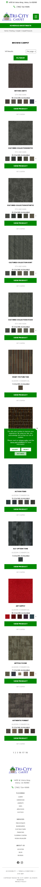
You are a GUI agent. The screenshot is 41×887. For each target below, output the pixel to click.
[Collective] (19, 159)
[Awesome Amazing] (26, 674)
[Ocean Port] (14, 502)
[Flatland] (32, 101)
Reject (26, 449)
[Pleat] (26, 273)
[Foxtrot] (20, 533)
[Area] (20, 76)
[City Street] (33, 502)
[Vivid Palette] (32, 674)
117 (23, 753)
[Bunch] (13, 273)
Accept (15, 449)
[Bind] (20, 247)
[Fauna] (26, 101)
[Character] (13, 159)
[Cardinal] (20, 591)
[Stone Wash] (32, 617)
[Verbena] (26, 617)
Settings (20, 454)
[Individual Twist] (20, 731)
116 (20, 753)
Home (6, 31)
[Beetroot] (19, 617)
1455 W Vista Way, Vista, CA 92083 (23, 2)
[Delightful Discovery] (20, 648)
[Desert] (13, 101)
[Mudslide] (20, 362)
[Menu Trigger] (36, 17)
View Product (21, 108)
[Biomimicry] (20, 133)
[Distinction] (32, 159)
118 (27, 753)
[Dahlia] (13, 617)
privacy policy (23, 440)
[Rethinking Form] (26, 731)
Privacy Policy (20, 882)
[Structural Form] (33, 731)
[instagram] (22, 862)
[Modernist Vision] (19, 674)
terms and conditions (17, 442)
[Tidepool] (20, 476)
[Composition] (26, 159)
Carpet (18, 31)
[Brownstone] (20, 502)
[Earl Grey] (26, 502)
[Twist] (32, 273)
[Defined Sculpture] (14, 731)
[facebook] (18, 862)
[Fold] (19, 273)
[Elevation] (19, 101)
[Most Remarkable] (13, 674)
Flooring (12, 31)
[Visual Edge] (20, 705)
